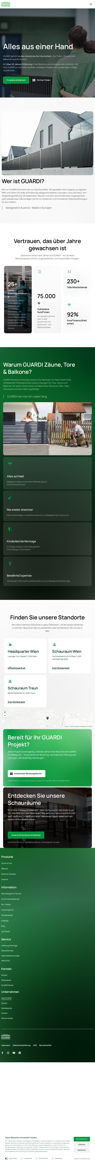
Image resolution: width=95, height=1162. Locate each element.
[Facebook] (3, 1053)
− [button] (5, 715)
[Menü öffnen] (92, 4)
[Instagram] (9, 1053)
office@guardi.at (16, 667)
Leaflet (66, 726)
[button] (47, 718)
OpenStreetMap (75, 726)
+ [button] (5, 712)
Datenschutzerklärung (82, 1158)
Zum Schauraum (61, 667)
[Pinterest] (20, 1053)
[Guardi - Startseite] (5, 4)
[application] (47, 718)
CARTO (90, 726)
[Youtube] (15, 1053)
